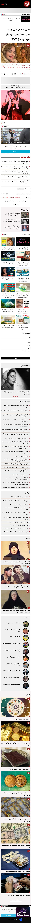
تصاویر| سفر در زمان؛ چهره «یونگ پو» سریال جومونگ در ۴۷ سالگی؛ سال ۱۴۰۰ (15, 162)
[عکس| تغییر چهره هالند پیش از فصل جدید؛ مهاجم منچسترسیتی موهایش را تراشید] (25, 631)
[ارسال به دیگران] (15, 74)
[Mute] (5, 143)
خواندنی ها (25, 209)
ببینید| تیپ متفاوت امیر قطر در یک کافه (12, 677)
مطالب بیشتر (15, 900)
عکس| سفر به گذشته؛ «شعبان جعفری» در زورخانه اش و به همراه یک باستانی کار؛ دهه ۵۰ (15, 483)
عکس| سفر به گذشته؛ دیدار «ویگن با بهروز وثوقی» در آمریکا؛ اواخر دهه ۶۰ (15, 442)
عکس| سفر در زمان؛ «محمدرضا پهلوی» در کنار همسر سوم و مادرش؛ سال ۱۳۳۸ (15, 182)
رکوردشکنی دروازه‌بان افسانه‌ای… (13, 657)
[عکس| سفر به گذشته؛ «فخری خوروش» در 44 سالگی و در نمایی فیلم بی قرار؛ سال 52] (15, 599)
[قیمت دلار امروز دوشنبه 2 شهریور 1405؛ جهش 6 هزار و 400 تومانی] (15, 833)
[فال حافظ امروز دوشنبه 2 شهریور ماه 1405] (15, 757)
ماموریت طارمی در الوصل (14, 636)
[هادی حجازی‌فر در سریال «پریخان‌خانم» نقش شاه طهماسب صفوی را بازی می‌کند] (25, 672)
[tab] (17, 396)
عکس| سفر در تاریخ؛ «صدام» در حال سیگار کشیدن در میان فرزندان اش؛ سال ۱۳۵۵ (15, 172)
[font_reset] (4, 74)
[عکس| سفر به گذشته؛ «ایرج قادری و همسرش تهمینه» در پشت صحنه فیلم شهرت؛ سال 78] (15, 574)
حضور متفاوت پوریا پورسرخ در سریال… (11, 684)
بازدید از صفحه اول (20, 201)
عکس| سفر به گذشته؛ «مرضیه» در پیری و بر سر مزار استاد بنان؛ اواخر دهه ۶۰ (15, 425)
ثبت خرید (15, 152)
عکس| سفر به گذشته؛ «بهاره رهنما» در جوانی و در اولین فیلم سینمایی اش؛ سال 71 (12, 227)
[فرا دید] (27, 4)
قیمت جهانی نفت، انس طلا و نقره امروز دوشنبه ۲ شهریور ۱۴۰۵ (15, 501)
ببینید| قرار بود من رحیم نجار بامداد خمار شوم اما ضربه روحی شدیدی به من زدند (15, 452)
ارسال (15, 358)
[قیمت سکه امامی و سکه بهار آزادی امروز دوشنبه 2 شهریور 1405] (15, 781)
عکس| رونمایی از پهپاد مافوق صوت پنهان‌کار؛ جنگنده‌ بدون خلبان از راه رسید (15, 416)
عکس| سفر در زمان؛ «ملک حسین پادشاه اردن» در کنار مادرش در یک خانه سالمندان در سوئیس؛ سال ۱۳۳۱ (14, 167)
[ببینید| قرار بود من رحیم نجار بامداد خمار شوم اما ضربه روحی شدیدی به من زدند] (25, 624)
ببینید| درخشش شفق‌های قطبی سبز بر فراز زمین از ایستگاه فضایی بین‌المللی (15, 435)
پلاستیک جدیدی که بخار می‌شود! (21, 456)
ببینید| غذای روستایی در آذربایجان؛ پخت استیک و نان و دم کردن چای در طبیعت (15, 447)
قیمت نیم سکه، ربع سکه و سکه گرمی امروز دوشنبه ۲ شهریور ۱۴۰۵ (15, 513)
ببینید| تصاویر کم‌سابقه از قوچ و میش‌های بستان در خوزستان (14, 467)
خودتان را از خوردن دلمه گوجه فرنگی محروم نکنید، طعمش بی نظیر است (15, 420)
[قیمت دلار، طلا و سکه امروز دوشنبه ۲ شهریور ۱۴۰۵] (15, 859)
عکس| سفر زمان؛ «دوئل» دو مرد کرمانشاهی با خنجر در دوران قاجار (12, 214)
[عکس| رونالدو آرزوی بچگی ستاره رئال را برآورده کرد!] (25, 645)
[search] (6, 4)
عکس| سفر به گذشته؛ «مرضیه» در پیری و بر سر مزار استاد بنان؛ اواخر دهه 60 (11, 221)
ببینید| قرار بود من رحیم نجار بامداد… (12, 623)
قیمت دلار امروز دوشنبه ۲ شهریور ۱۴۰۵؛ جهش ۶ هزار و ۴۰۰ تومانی (15, 518)
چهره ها (26, 618)
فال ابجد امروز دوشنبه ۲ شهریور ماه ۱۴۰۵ (19, 497)
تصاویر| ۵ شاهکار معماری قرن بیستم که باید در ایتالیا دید (15, 487)
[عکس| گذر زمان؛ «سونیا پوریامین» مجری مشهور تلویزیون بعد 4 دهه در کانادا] (15, 550)
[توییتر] (4, 194)
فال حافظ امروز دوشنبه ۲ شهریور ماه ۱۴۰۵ (19, 505)
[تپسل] (2, 126)
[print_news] (12, 74)
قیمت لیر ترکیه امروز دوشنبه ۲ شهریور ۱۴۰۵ (19, 525)
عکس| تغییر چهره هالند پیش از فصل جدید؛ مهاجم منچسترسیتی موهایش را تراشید (17, 478)
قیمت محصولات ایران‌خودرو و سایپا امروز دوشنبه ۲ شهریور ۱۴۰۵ (15, 532)
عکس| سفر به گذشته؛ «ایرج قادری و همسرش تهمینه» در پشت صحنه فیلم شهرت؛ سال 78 (16, 587)
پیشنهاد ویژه (25, 365)
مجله (27, 538)
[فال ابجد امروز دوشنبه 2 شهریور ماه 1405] (15, 707)
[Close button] (30, 906)
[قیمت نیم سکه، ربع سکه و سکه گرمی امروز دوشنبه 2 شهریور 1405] (15, 807)
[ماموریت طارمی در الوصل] (25, 638)
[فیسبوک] (1, 194)
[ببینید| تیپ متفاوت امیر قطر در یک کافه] (25, 679)
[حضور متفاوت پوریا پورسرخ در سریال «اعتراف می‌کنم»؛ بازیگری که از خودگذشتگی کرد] (25, 686)
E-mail (28, 343)
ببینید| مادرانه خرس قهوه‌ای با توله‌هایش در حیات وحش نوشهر (16, 406)
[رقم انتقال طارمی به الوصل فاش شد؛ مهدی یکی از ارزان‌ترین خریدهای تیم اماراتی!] (25, 665)
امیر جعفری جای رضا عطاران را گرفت (20, 475)
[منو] (2, 4)
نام (29, 337)
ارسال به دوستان (8, 201)
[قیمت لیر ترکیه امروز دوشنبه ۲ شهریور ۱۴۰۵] (15, 883)
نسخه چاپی (14, 204)
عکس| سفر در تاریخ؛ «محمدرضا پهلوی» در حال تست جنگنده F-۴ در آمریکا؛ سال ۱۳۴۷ (15, 177)
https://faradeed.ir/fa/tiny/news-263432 (10, 197)
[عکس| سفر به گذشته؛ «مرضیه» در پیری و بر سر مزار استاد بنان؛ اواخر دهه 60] (25, 221)
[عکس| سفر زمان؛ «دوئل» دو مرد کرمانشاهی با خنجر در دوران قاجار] (25, 215)
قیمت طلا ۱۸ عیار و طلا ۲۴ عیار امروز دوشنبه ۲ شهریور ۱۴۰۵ (15, 528)
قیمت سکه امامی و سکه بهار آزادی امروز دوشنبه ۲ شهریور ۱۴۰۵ (16, 508)
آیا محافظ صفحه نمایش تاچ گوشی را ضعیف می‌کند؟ (16, 439)
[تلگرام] (7, 194)
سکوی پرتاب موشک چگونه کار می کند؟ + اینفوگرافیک (16, 464)
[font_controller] (7, 74)
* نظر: (29, 348)
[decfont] (2, 74)
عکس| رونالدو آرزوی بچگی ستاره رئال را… (11, 643)
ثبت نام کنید (8, 915)
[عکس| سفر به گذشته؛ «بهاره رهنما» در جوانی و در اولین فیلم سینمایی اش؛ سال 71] (25, 228)
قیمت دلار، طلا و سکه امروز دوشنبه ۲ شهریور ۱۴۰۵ (17, 522)
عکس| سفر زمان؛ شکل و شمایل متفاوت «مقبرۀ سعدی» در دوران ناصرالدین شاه (15, 471)
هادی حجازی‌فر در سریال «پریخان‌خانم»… (11, 671)
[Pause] (3, 143)
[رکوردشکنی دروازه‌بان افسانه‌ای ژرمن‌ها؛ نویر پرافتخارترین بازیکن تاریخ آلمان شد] (25, 658)
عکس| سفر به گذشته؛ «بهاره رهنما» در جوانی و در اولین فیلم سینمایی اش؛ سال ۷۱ (15, 430)
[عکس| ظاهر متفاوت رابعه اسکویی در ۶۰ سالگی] (25, 652)
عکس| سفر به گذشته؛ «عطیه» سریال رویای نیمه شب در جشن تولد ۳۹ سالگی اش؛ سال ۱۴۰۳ (16, 460)
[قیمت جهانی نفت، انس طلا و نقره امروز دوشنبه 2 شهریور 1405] (15, 731)
